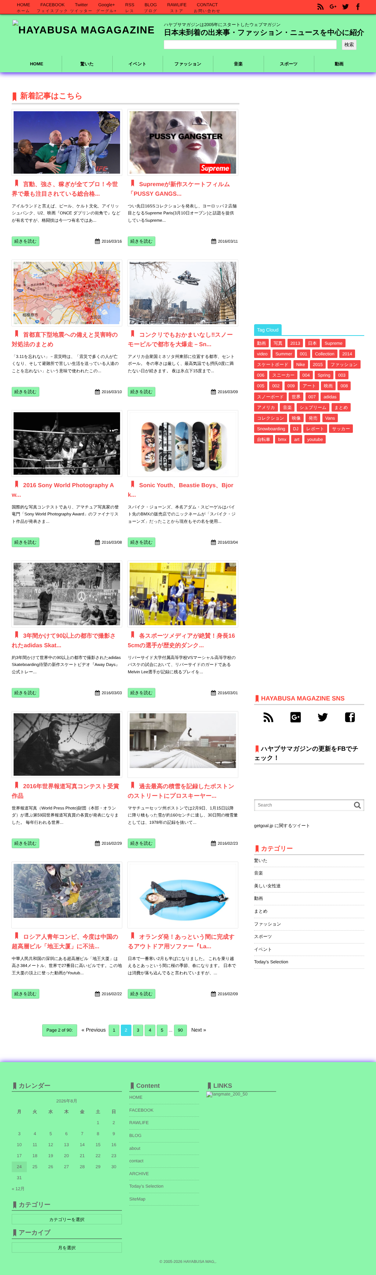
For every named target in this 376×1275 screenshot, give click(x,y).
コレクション (270, 418)
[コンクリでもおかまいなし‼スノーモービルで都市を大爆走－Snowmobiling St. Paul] (183, 293)
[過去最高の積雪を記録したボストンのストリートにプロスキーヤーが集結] (183, 744)
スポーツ (263, 936)
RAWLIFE (139, 1122)
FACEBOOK (141, 1110)
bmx (282, 439)
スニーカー (283, 375)
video (262, 353)
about (134, 1148)
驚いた (261, 860)
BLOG (135, 1135)
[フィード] (268, 717)
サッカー (341, 428)
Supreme (334, 343)
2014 (347, 353)
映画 (328, 385)
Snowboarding (271, 428)
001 (303, 353)
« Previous (94, 1030)
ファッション (344, 364)
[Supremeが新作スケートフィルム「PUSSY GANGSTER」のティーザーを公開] (183, 142)
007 (312, 396)
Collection (325, 353)
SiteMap (137, 1199)
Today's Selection (271, 961)
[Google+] (295, 717)
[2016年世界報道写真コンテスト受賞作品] (67, 744)
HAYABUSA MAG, (200, 1262)
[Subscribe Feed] (320, 7)
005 (260, 385)
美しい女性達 (267, 885)
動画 (261, 343)
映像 (296, 418)
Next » (198, 1030)
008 (344, 385)
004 (306, 375)
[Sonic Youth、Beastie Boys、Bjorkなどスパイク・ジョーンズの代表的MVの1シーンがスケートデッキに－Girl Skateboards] (183, 443)
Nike (300, 364)
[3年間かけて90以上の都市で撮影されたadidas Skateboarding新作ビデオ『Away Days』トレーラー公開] (67, 594)
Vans (330, 418)
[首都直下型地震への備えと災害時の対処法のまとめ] (67, 293)
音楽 (287, 407)
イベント (263, 949)
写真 (278, 343)
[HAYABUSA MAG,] (83, 30)
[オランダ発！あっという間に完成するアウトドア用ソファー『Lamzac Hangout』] (183, 895)
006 (260, 375)
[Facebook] (350, 717)
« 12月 (18, 1188)
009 (291, 385)
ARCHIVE (139, 1173)
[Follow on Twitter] (345, 7)
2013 (295, 343)
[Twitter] (322, 717)
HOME (36, 63)
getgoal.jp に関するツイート (282, 825)
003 (342, 375)
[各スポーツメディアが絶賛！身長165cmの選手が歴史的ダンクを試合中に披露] (183, 594)
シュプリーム (313, 407)
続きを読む (25, 241)
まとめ (341, 407)
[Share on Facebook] (358, 7)
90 (180, 1030)
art (296, 439)
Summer (283, 353)
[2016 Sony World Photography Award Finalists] (67, 443)
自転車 (263, 439)
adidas (329, 396)
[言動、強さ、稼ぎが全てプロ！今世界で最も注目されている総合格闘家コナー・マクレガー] (67, 142)
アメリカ (266, 407)
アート (309, 385)
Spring (324, 375)
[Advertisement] (309, 201)
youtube (315, 439)
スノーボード (270, 396)
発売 (312, 418)
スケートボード (272, 364)
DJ (296, 428)
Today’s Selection (146, 1186)
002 (275, 385)
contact (136, 1160)
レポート (315, 428)
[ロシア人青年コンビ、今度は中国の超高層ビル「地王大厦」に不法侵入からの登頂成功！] (67, 895)
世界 (296, 396)
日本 (312, 343)
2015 (318, 364)
